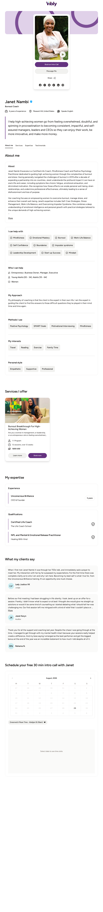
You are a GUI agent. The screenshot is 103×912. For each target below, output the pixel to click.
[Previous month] (12, 678)
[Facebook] (40, 85)
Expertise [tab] (29, 145)
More (10, 218)
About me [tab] (9, 145)
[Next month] (91, 678)
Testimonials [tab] (40, 145)
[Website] (63, 85)
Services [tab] (19, 145)
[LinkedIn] (58, 85)
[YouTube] (49, 85)
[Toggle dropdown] (45, 722)
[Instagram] (44, 85)
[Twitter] (54, 85)
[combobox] (27, 722)
